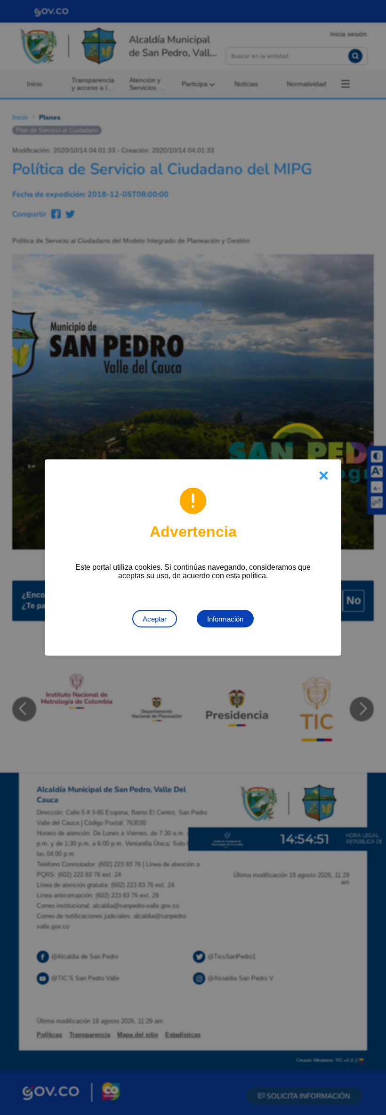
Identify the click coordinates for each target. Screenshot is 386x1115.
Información (225, 619)
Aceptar (155, 619)
